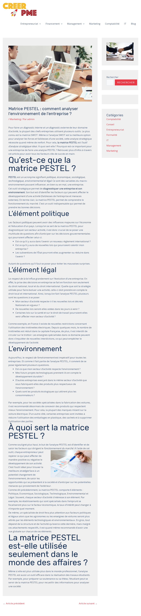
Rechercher (112, 77)
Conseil (110, 124)
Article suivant (88, 603)
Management (74, 23)
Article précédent (14, 603)
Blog (133, 23)
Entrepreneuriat (29, 23)
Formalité (111, 134)
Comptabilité (112, 23)
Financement (53, 23)
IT (125, 23)
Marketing (94, 23)
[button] (39, 23)
